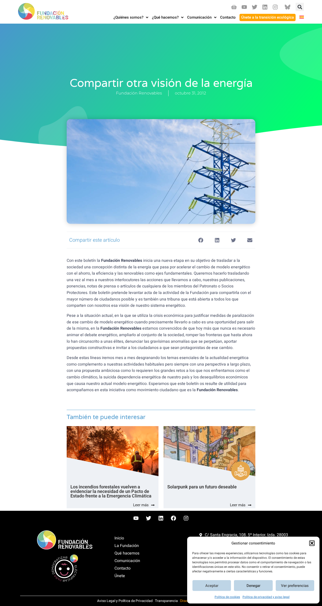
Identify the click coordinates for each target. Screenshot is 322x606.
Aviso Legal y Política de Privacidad (125, 600)
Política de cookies (227, 597)
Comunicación (127, 561)
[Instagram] (275, 7)
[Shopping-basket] (233, 7)
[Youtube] (244, 7)
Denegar (253, 585)
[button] (311, 543)
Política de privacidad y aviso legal (266, 597)
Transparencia (166, 600)
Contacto (122, 568)
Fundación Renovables (139, 93)
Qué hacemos (126, 553)
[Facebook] (173, 518)
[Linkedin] (265, 7)
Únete (119, 576)
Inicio (119, 538)
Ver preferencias (295, 585)
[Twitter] (254, 7)
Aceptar (211, 585)
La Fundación (126, 546)
